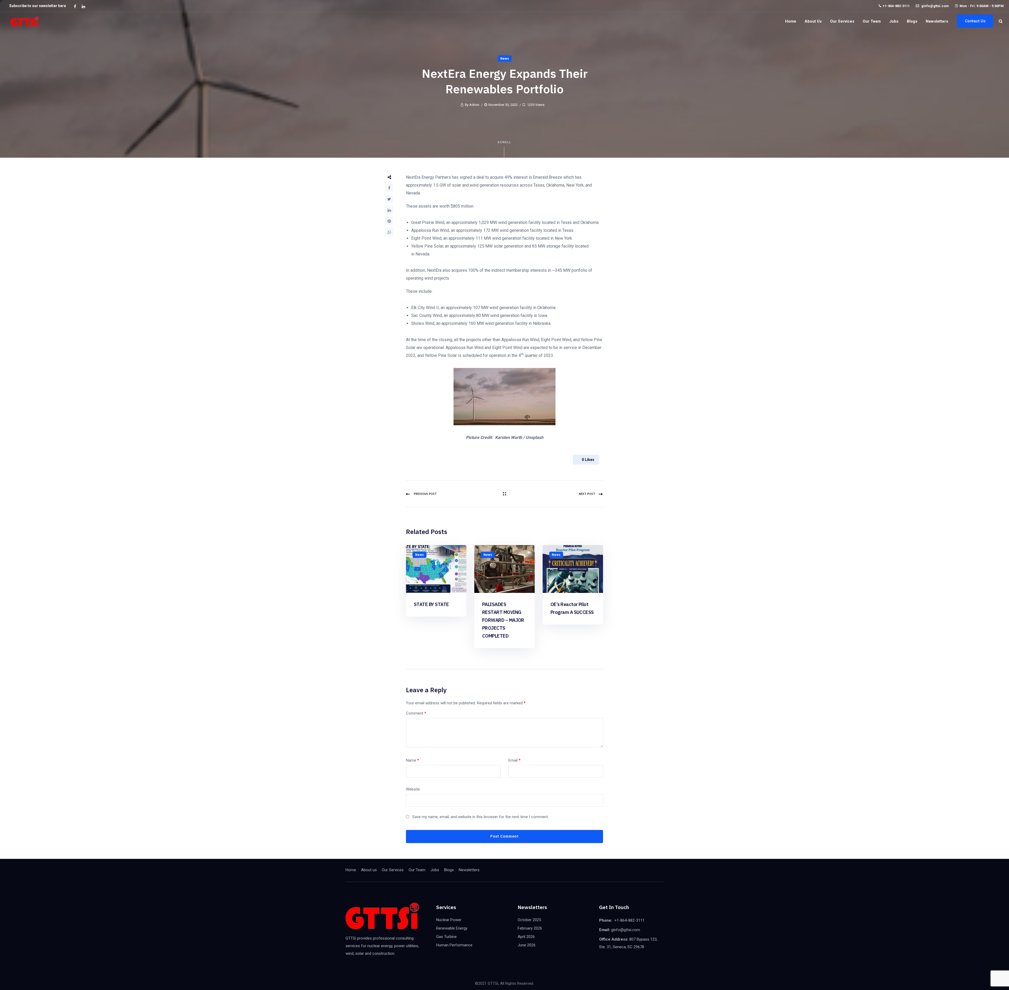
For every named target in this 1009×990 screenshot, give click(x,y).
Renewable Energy (451, 928)
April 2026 (526, 936)
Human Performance (454, 945)
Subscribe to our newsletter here (37, 6)
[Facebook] (389, 188)
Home (790, 21)
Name (412, 760)
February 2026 (530, 928)
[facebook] (75, 6)
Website (413, 789)
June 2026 (527, 945)
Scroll (505, 142)
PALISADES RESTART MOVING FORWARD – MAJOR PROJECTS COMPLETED (503, 620)
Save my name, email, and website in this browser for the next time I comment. (480, 816)
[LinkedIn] (389, 210)
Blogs (912, 21)
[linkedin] (83, 6)
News (504, 58)
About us (813, 21)
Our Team (872, 21)
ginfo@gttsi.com (934, 6)
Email (514, 760)
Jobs (893, 21)
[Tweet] (389, 199)
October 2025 (529, 919)
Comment (416, 713)
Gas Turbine (446, 936)
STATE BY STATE (431, 604)
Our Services (842, 21)
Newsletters (937, 21)
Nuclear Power (448, 919)
